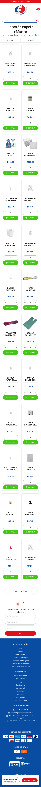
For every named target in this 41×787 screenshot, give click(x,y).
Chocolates (20, 679)
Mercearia (20, 694)
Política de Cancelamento (20, 667)
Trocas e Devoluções (20, 661)
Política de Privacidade (20, 664)
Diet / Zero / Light (20, 700)
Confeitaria (20, 697)
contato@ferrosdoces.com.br (22, 713)
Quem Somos (20, 654)
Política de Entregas (20, 657)
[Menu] (4, 10)
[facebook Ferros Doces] (23, 604)
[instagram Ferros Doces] (17, 604)
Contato (20, 651)
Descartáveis (13, 35)
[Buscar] (36, 20)
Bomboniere (20, 685)
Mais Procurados (20, 676)
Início (3, 35)
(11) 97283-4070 (22, 709)
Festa (21, 682)
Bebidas (20, 691)
